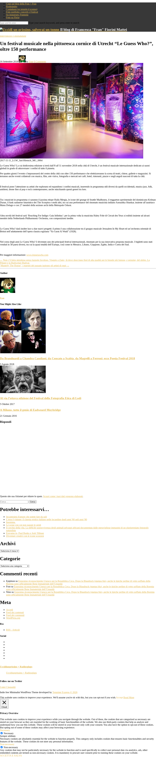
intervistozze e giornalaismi (13, 36)
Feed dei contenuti (15, 612)
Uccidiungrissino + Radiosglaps (16, 666)
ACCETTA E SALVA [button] (11, 755)
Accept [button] (119, 697)
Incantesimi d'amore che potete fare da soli (26, 516)
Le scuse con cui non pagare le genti (23, 525)
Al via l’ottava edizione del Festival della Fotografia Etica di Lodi (40, 398)
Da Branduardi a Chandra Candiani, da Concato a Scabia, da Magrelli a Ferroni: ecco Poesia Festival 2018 (67, 358)
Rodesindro (11, 6)
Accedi (9, 609)
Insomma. (11, 522)
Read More (128, 697)
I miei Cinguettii (8, 687)
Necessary (9, 733)
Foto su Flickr (13, 17)
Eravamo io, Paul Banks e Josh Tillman (25, 533)
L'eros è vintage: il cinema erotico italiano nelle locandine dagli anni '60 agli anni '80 (46, 519)
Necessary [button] (5, 730)
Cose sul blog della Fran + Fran (21, 3)
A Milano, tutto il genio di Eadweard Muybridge (30, 409)
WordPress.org (13, 618)
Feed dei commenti (15, 615)
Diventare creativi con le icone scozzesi (25, 536)
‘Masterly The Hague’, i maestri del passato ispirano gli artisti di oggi (34, 265)
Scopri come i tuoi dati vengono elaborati (63, 496)
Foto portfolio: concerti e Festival (22, 12)
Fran (31, 61)
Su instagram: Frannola (17, 14)
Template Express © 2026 (64, 692)
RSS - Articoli (13, 630)
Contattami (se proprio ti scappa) (21, 9)
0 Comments (40, 61)
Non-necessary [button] (7, 744)
